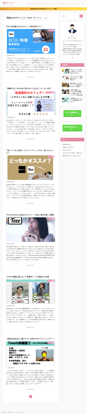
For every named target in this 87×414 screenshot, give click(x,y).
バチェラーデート (67, 150)
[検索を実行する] (81, 16)
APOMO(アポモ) (67, 144)
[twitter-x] (72, 58)
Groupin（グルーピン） (68, 147)
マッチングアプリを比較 (69, 153)
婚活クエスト (9, 3)
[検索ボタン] (82, 3)
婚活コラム (79, 153)
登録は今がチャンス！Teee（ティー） (72, 155)
